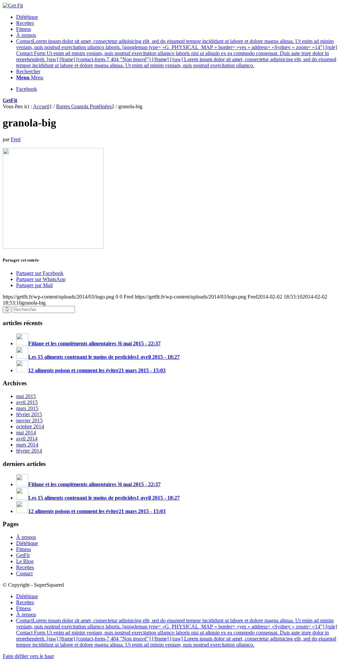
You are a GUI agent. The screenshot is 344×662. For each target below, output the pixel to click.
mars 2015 (27, 408)
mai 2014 (26, 432)
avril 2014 (27, 438)
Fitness (23, 549)
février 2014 (29, 451)
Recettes (25, 567)
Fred (15, 139)
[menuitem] (178, 17)
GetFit (10, 100)
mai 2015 (26, 396)
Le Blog (25, 561)
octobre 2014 (30, 426)
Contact (24, 573)
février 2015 (29, 414)
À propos (26, 537)
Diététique (27, 543)
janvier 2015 (29, 420)
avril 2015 (27, 402)
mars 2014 (27, 444)
